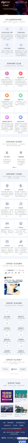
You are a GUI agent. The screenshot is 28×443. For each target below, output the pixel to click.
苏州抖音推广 (10, 422)
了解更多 (6, 10)
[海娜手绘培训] (14, 282)
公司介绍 (15, 425)
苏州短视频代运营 (20, 422)
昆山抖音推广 (10, 437)
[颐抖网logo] (5, 2)
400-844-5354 (20, 2)
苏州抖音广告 (7, 425)
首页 (4, 422)
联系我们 (21, 425)
